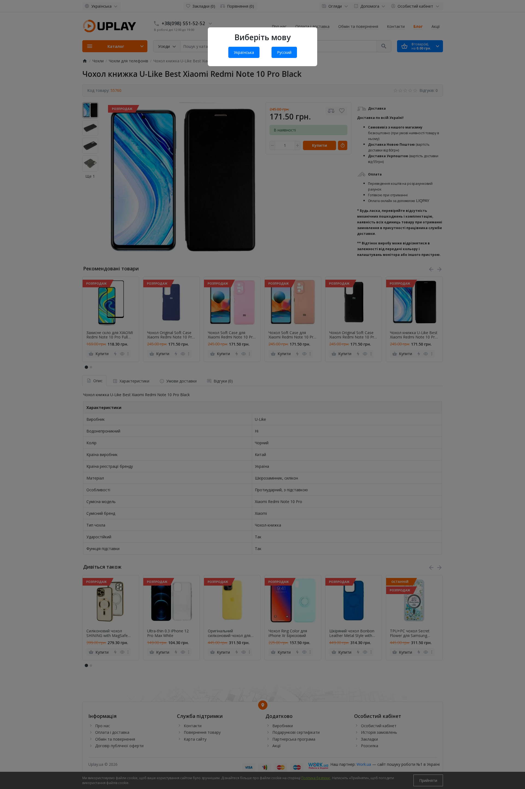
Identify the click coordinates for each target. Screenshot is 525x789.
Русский (284, 52)
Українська (244, 52)
